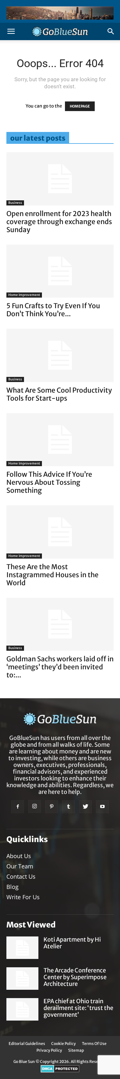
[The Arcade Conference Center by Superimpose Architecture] (22, 978)
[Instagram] (34, 806)
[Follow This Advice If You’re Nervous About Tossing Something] (60, 439)
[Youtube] (102, 806)
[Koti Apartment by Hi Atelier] (22, 947)
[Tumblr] (68, 806)
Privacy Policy (49, 1050)
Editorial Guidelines (27, 1043)
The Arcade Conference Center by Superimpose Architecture (75, 977)
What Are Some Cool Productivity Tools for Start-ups (59, 394)
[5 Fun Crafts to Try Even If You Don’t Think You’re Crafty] (60, 271)
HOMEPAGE (80, 106)
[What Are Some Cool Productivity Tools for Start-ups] (60, 355)
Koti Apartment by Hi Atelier (72, 943)
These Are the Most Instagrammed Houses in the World (52, 574)
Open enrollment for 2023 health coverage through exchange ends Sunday (59, 221)
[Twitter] (85, 806)
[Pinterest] (51, 806)
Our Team (19, 866)
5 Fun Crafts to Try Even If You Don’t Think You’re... (53, 309)
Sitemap (76, 1050)
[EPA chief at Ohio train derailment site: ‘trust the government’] (22, 1009)
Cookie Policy (63, 1043)
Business (15, 203)
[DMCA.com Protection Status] (60, 1071)
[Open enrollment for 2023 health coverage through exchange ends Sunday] (60, 178)
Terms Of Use (94, 1043)
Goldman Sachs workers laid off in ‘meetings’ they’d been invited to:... (60, 667)
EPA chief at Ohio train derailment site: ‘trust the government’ (78, 1007)
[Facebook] (17, 806)
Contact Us (21, 876)
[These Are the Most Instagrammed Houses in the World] (60, 531)
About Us (18, 856)
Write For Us (23, 897)
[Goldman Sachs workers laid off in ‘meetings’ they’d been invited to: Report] (60, 624)
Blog (12, 887)
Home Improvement (24, 295)
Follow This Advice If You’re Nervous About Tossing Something (49, 482)
